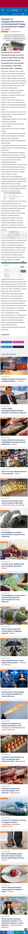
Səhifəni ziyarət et (5, 343)
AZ (2, 13)
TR (6, 13)
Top (25, 929)
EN (4, 13)
